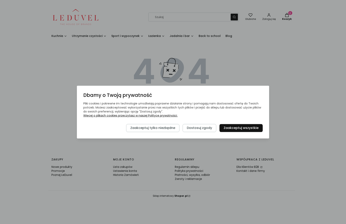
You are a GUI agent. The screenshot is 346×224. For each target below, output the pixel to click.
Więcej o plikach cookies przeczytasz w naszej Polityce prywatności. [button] (130, 116)
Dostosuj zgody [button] (199, 128)
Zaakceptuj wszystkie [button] (241, 128)
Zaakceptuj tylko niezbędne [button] (152, 128)
